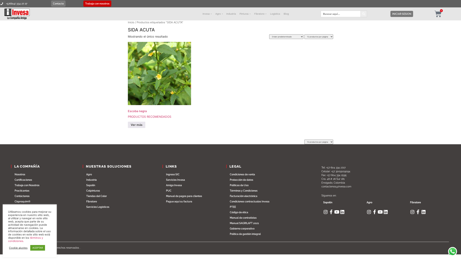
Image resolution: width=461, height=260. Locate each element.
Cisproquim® (22, 201)
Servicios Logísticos (97, 206)
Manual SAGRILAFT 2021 (244, 223)
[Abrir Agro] (222, 14)
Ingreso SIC (173, 174)
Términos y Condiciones (244, 190)
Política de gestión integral (245, 234)
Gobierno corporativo (242, 228)
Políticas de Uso (239, 185)
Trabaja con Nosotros (27, 185)
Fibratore (91, 201)
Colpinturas (93, 190)
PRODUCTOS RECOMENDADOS (149, 113)
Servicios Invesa (175, 179)
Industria (91, 179)
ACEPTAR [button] (37, 247)
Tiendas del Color (96, 196)
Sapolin (90, 185)
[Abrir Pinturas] (249, 14)
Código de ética (239, 212)
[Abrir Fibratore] (266, 14)
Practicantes (22, 190)
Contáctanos (22, 196)
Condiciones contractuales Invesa (249, 201)
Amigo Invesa (174, 185)
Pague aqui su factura (179, 201)
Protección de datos (241, 179)
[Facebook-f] (331, 212)
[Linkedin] (342, 212)
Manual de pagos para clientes (184, 196)
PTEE (233, 206)
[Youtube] (336, 212)
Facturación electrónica (243, 196)
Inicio (131, 22)
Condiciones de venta (242, 174)
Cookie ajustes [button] (18, 248)
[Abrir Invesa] (211, 14)
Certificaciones (23, 179)
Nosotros (20, 174)
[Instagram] (325, 212)
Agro (89, 174)
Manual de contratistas (243, 217)
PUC (168, 190)
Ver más (136, 125)
